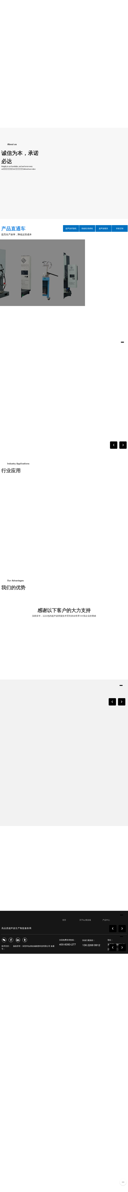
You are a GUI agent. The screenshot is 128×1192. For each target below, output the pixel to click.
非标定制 (119, 228)
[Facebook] (11, 940)
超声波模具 (103, 228)
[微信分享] (4, 940)
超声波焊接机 (71, 228)
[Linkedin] (18, 940)
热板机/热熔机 (87, 228)
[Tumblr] (24, 940)
